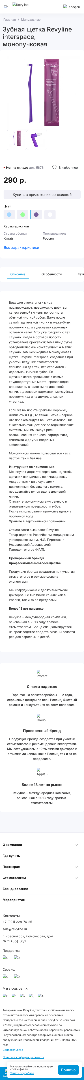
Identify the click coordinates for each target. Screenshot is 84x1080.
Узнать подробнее (22, 1073)
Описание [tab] (17, 274)
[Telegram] (17, 959)
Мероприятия (14, 900)
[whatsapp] (6, 959)
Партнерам (11, 867)
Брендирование (15, 889)
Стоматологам (14, 878)
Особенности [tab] (51, 274)
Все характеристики (21, 247)
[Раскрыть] (76, 844)
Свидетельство (13, 1049)
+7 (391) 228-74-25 (17, 922)
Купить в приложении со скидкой (42, 194)
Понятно (68, 1070)
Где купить (11, 856)
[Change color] (9, 214)
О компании (12, 844)
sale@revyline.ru (15, 929)
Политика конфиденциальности (23, 1057)
